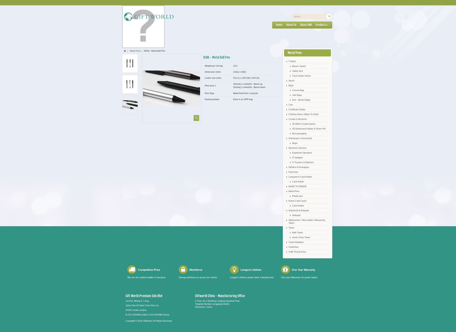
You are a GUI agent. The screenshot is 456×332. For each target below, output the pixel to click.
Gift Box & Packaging (299, 167)
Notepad (296, 215)
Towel (291, 228)
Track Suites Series (301, 76)
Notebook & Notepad (299, 210)
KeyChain (293, 172)
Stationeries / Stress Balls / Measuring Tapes (307, 221)
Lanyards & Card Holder (300, 177)
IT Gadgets (297, 157)
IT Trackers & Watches (303, 162)
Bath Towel (297, 232)
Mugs (294, 143)
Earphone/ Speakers (302, 153)
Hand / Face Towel (301, 237)
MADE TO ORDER (298, 186)
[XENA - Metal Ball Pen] (130, 63)
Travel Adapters (296, 242)
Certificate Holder (297, 109)
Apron (291, 80)
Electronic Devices (298, 148)
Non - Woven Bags (301, 100)
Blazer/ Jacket (299, 66)
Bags (291, 85)
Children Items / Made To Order (304, 114)
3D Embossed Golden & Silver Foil (309, 129)
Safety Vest (297, 71)
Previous (125, 118)
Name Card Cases (298, 201)
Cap (291, 104)
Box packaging (299, 133)
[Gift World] (148, 16)
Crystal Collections (298, 119)
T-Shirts (292, 61)
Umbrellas (294, 247)
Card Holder (298, 181)
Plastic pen (297, 196)
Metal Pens (294, 191)
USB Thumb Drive (297, 252)
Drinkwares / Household (300, 138)
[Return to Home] (125, 51)
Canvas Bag (298, 90)
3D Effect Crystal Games (304, 124)
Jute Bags (297, 95)
